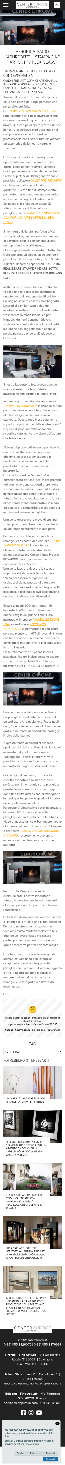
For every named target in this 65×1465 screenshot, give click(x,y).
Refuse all (50, 1453)
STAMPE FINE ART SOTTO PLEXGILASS (32, 111)
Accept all (50, 1458)
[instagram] (31, 1412)
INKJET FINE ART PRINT (45, 180)
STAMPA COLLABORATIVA (20, 405)
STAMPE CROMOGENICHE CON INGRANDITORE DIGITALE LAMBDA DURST (31, 217)
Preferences (35, 1453)
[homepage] (32, 1328)
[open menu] (5, 5)
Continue (21, 1453)
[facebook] (23, 1412)
